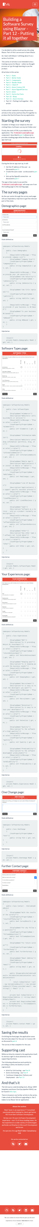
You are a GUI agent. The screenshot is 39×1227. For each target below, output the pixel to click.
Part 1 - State (11, 76)
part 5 (17, 169)
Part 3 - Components (13, 80)
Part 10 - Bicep (11, 96)
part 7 (17, 179)
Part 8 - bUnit (11, 92)
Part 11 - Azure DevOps (14, 99)
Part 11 (21, 1077)
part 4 (22, 135)
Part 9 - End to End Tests (15, 94)
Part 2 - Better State (13, 78)
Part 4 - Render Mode (14, 82)
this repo (13, 1092)
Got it (20, 1223)
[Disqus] (19, 1177)
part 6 (14, 1041)
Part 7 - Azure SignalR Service (17, 89)
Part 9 (25, 1073)
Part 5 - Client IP (12, 85)
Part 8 (27, 1070)
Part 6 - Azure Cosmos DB (15, 87)
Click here (25, 1220)
